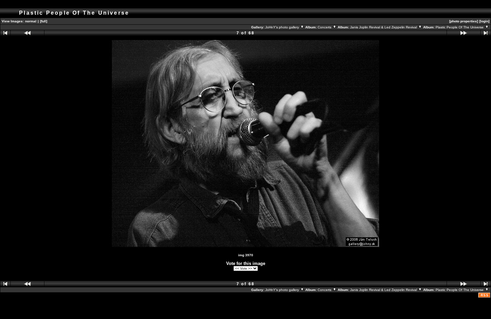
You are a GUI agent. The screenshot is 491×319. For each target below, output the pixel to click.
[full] (43, 21)
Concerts (325, 27)
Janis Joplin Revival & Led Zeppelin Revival (384, 27)
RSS (485, 295)
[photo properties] (463, 21)
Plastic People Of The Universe (460, 27)
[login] (484, 21)
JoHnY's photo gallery (282, 27)
